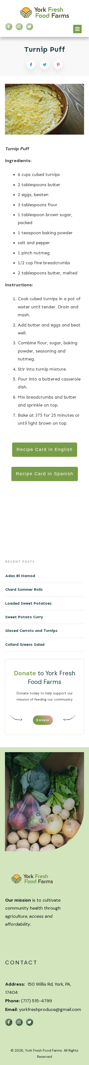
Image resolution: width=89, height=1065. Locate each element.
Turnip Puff (44, 49)
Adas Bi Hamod (20, 575)
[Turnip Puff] (44, 109)
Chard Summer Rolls (24, 589)
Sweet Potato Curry (24, 617)
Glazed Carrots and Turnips (31, 630)
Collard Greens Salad (24, 644)
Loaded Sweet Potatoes (28, 603)
